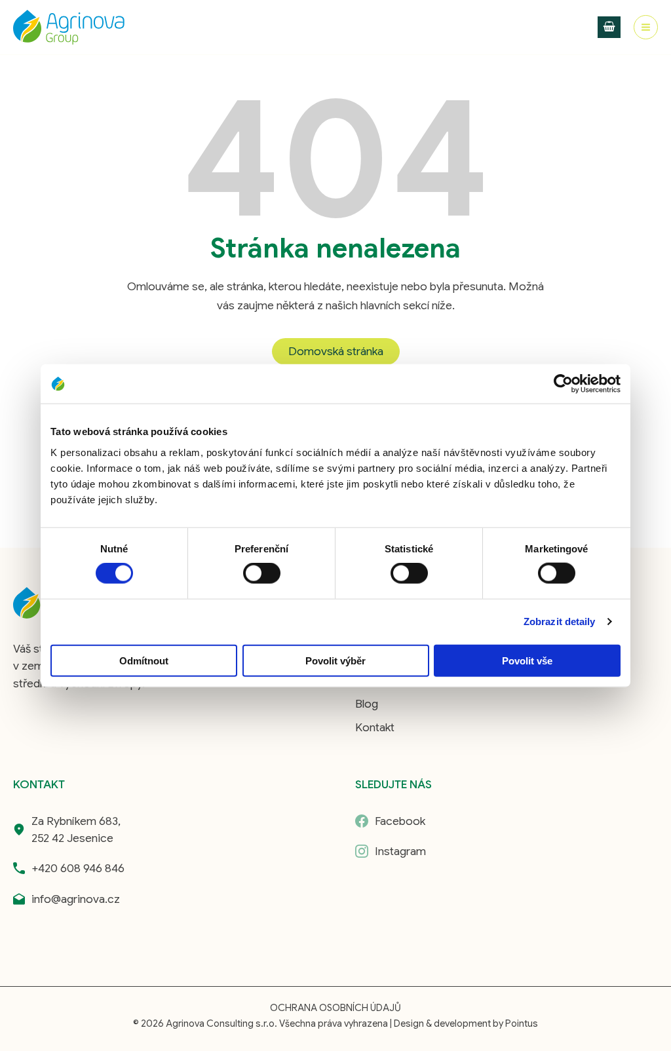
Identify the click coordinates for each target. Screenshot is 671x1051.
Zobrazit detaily (560, 621)
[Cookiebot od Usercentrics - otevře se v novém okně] (563, 384)
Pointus (521, 1023)
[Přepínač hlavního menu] (646, 27)
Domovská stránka (335, 351)
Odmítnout (143, 660)
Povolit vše (527, 660)
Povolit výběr (335, 660)
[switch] (261, 573)
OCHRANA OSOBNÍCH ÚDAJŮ (335, 1008)
